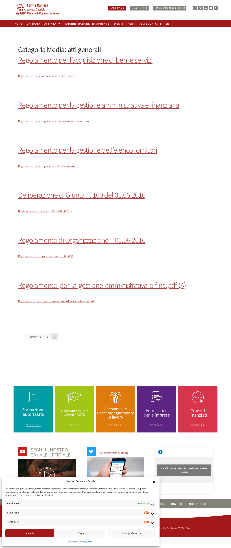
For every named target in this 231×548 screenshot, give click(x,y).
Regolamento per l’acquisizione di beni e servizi (85, 60)
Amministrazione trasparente (87, 23)
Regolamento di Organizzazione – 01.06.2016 (81, 240)
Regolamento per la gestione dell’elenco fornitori (87, 150)
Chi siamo (33, 23)
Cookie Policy (73, 541)
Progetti (197, 413)
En (167, 23)
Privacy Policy (86, 541)
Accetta (29, 533)
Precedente (34, 336)
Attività (50, 23)
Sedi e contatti (150, 23)
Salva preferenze (131, 533)
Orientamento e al (115, 413)
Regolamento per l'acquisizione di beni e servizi (47, 76)
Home (18, 23)
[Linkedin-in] (206, 8)
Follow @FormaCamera (113, 452)
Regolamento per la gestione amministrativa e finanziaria (98, 105)
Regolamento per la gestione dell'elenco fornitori (49, 166)
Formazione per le (157, 413)
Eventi (118, 23)
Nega (81, 533)
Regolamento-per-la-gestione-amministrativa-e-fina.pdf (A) (102, 285)
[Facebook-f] (195, 8)
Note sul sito (199, 504)
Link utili (177, 504)
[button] (154, 481)
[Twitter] (200, 8)
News (131, 23)
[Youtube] (211, 8)
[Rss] (216, 8)
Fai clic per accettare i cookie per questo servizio (184, 470)
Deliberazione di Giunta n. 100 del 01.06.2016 (81, 195)
